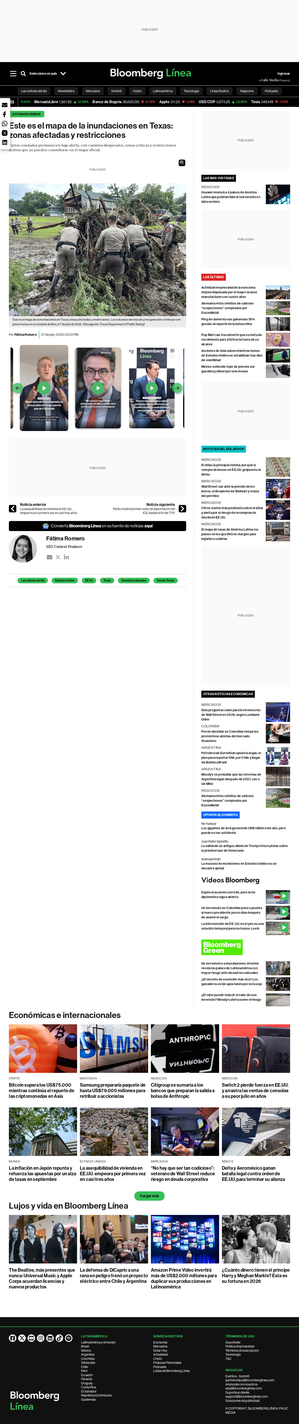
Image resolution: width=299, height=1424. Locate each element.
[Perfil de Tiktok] (59, 1338)
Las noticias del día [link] (34, 91)
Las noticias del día (32, 580)
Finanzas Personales (167, 1363)
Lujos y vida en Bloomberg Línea (68, 1206)
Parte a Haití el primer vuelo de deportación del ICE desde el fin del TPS (144, 511)
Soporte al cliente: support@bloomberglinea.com (246, 1395)
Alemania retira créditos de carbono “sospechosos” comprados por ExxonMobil (227, 308)
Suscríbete (232, 1342)
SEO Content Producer (64, 546)
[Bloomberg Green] (245, 947)
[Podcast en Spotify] (68, 1338)
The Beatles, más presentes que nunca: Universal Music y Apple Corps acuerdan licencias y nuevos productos (42, 1278)
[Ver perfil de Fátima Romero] (27, 549)
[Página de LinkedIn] (50, 1338)
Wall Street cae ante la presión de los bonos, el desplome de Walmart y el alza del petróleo (230, 491)
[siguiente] (182, 508)
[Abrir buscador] (23, 73)
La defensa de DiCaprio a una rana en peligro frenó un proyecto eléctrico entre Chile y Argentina (114, 1275)
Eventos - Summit (237, 1376)
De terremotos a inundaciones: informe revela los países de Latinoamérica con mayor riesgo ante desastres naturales (230, 968)
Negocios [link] (247, 91)
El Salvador (89, 1391)
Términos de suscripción (242, 1350)
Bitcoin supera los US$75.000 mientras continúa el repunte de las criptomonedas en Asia (41, 1090)
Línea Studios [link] (219, 91)
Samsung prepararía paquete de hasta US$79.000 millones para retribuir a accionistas (113, 1090)
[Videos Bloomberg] (245, 880)
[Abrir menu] (13, 73)
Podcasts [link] (271, 91)
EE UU (89, 580)
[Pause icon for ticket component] (12, 102)
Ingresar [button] (284, 74)
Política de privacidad (239, 1346)
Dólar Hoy (160, 1350)
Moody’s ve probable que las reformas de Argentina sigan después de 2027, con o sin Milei (231, 779)
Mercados (160, 1346)
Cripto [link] (137, 91)
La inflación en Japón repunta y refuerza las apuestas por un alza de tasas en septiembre (42, 1173)
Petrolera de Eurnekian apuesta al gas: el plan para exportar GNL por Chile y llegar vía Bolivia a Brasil (231, 757)
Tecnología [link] (191, 91)
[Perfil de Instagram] (40, 1338)
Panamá (86, 1379)
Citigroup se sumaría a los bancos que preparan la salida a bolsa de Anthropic (182, 1090)
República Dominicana (96, 1395)
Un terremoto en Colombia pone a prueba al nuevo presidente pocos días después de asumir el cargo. (231, 912)
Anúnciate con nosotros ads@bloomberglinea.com (243, 1386)
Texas (107, 580)
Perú (84, 1371)
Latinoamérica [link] (163, 91)
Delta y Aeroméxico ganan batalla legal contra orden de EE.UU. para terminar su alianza (253, 1173)
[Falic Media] (262, 80)
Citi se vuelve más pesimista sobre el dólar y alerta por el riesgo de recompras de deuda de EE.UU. (232, 512)
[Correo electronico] (49, 557)
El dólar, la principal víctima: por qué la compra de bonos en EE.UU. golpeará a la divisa (231, 469)
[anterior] (12, 508)
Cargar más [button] (149, 1196)
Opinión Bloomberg (220, 815)
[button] (182, 163)
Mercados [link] (93, 91)
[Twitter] (58, 557)
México (86, 1350)
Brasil (85, 1346)
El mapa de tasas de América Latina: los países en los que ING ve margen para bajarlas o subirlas (229, 534)
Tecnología (233, 1354)
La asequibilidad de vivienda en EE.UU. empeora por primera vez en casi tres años (48, 511)
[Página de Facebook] (12, 1338)
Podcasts (159, 1367)
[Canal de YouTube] (31, 1338)
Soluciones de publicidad (242, 1401)
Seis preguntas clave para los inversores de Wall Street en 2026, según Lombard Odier (231, 714)
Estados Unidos (26, 114)
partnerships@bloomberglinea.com (249, 1380)
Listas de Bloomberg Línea (171, 1371)
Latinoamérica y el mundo (98, 1342)
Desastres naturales (133, 580)
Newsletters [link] (66, 91)
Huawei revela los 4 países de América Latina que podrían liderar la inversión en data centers (230, 197)
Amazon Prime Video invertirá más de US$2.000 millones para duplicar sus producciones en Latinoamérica (184, 1278)
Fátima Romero (25, 335)
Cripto (157, 1359)
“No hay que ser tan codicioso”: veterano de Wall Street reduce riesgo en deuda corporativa (183, 1173)
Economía (160, 1342)
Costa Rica (88, 1387)
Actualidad (160, 1354)
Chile (84, 1367)
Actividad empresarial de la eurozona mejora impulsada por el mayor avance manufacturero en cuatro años (229, 292)
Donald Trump (165, 580)
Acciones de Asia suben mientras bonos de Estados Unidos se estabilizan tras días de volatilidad (232, 355)
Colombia (88, 1359)
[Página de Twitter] (22, 1338)
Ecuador (87, 1375)
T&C (228, 1359)
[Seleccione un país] (63, 73)
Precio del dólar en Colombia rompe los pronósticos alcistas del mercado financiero (230, 736)
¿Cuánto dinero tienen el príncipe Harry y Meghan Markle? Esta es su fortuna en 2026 (256, 1275)
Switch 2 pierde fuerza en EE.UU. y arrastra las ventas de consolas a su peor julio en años (255, 1090)
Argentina (87, 1354)
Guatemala (88, 1399)
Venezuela (88, 1363)
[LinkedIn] (66, 557)
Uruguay (87, 1383)
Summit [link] (116, 91)
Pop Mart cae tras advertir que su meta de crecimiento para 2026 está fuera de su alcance (231, 339)
